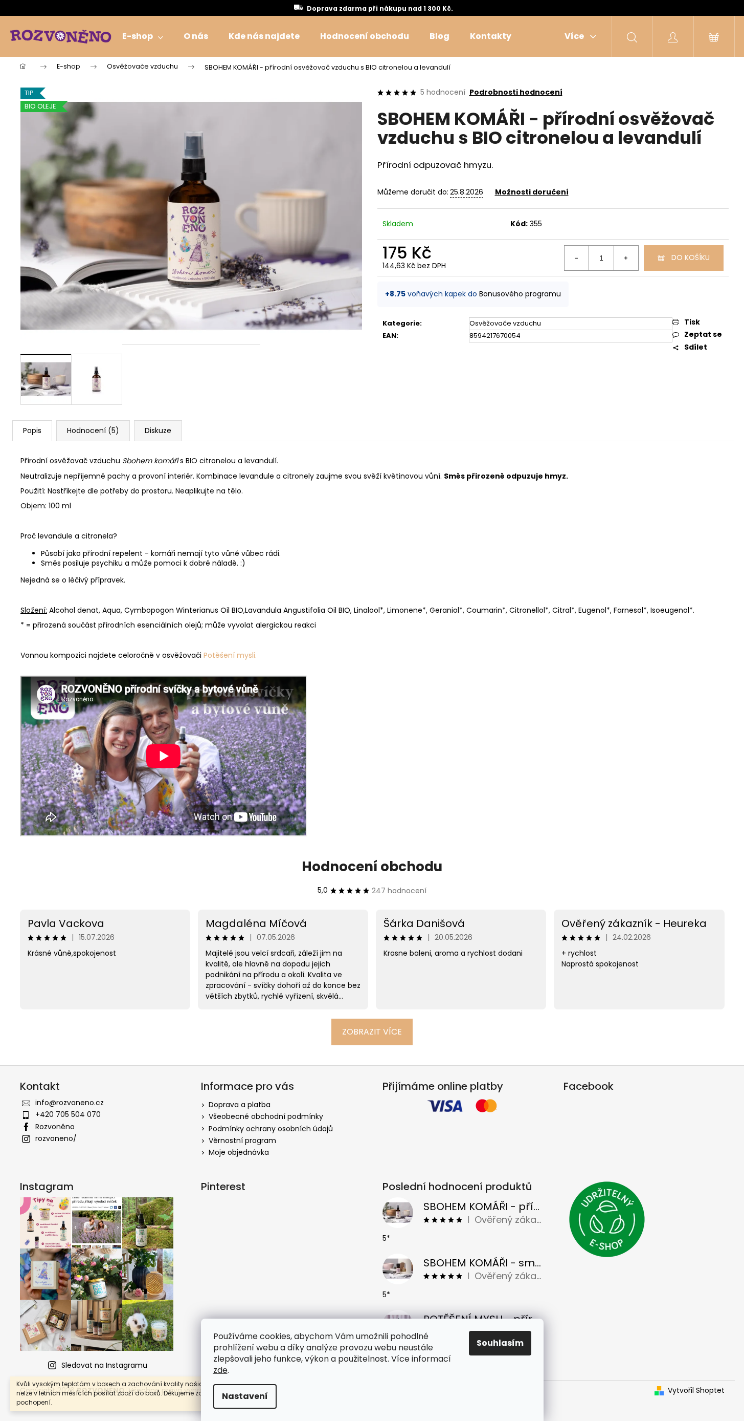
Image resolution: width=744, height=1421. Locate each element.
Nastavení (245, 1396)
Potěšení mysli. (230, 655)
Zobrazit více (372, 1032)
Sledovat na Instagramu (104, 1365)
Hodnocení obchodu (372, 866)
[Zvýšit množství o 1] (626, 258)
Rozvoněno (55, 1127)
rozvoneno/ (56, 1138)
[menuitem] (142, 36)
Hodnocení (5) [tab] (93, 430)
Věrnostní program (242, 1140)
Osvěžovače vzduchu (505, 323)
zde (220, 1370)
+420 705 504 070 (68, 1114)
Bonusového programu (520, 294)
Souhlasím (500, 1343)
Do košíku (690, 257)
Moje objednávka (239, 1152)
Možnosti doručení (532, 192)
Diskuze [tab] (158, 430)
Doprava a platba (239, 1105)
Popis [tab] (32, 430)
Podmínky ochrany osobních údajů (271, 1129)
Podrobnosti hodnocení (515, 92)
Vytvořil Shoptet (696, 1390)
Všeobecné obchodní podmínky (266, 1116)
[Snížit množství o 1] (577, 258)
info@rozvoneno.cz (69, 1102)
